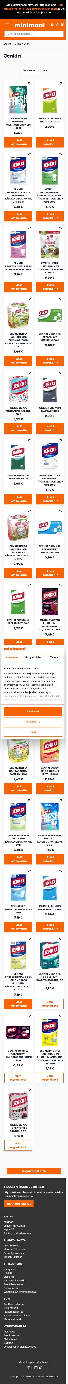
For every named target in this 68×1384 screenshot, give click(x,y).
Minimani (8, 1222)
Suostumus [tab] (11, 657)
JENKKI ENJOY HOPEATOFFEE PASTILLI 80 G (18, 1128)
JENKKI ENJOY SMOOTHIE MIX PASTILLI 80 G (50, 771)
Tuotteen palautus (14, 1304)
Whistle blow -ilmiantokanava (20, 1292)
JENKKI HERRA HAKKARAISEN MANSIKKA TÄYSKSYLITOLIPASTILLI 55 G (18, 552)
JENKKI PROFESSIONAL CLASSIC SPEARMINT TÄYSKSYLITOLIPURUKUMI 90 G (49, 195)
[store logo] (29, 25)
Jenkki (27, 44)
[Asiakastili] (57, 25)
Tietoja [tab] (54, 657)
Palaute (8, 1273)
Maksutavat (10, 1339)
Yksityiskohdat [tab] (33, 657)
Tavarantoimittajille (14, 1280)
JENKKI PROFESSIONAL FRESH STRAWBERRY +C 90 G (18, 266)
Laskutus (9, 1276)
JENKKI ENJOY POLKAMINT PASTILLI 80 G (18, 411)
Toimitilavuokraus (13, 1284)
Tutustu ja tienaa (13, 1257)
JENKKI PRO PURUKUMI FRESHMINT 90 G (18, 909)
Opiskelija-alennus (14, 1253)
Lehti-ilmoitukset (13, 1245)
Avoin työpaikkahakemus (17, 1233)
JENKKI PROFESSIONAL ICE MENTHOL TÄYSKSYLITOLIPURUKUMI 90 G (18, 195)
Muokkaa (31, 721)
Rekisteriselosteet (14, 1311)
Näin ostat (9, 1331)
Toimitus (8, 1343)
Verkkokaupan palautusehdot (20, 1346)
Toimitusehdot (12, 1335)
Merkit (18, 44)
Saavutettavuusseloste (17, 1315)
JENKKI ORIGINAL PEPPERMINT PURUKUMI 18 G (50, 549)
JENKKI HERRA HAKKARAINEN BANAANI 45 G (18, 771)
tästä (20, 8)
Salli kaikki (33, 711)
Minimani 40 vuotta (14, 1249)
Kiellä (33, 732)
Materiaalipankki (13, 1319)
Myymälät (9, 1229)
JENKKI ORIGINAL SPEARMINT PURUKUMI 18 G (50, 337)
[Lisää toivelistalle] (29, 83)
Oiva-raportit (11, 1308)
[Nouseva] (45, 70)
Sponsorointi (11, 1288)
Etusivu (8, 44)
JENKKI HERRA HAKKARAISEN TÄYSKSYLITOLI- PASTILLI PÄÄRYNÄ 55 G (18, 340)
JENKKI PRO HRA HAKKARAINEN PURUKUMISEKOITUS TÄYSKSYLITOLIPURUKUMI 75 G (49, 1057)
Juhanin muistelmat (14, 1225)
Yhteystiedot (11, 1269)
